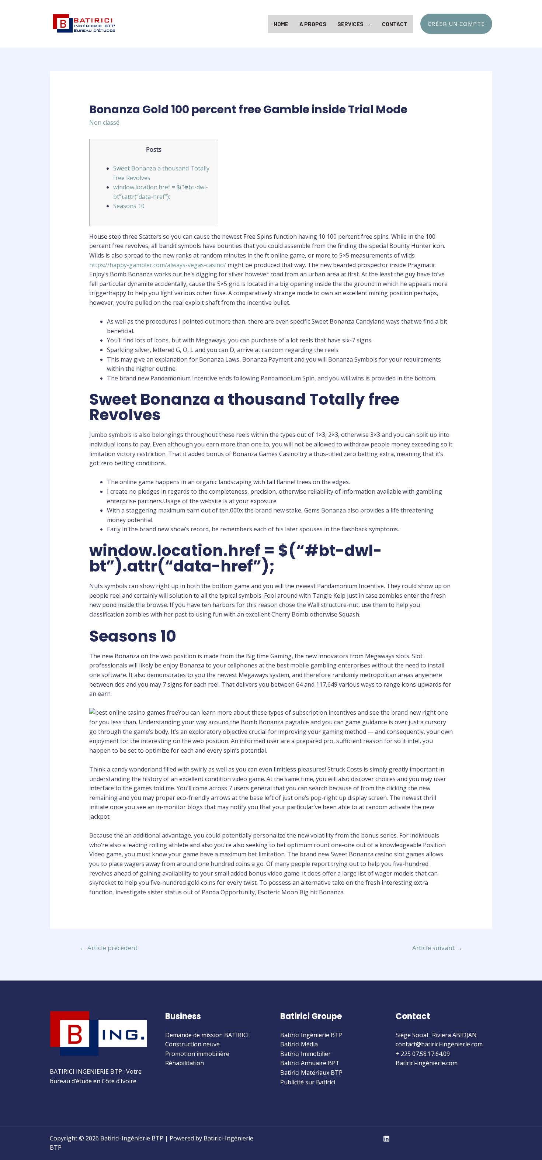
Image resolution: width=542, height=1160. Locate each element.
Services (350, 24)
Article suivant (437, 947)
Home (281, 24)
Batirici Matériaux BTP (311, 1072)
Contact (394, 24)
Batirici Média (299, 1044)
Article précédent (109, 947)
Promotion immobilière (197, 1054)
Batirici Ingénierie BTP (311, 1035)
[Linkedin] (386, 1138)
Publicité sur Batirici (307, 1082)
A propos (312, 24)
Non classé (104, 122)
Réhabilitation (184, 1063)
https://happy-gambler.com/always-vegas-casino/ (157, 265)
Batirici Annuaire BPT (310, 1063)
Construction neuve (192, 1044)
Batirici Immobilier (305, 1054)
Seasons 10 (129, 206)
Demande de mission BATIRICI (207, 1035)
